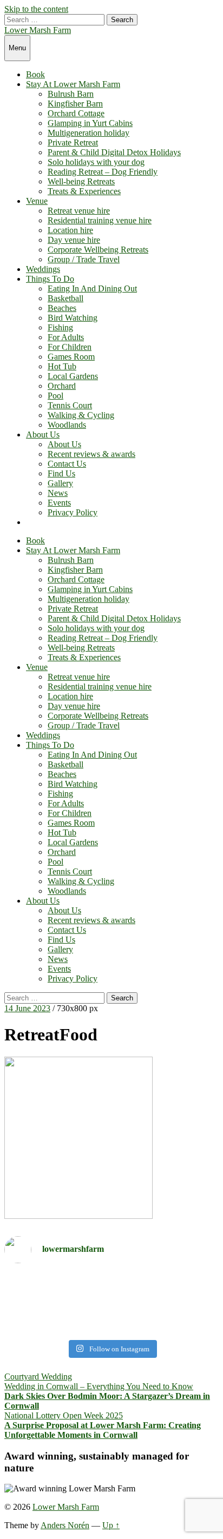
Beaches (62, 308)
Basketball (65, 298)
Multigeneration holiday (88, 132)
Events (59, 502)
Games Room (71, 356)
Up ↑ (111, 1525)
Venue (37, 200)
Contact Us (67, 463)
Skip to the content (36, 9)
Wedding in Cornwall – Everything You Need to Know (98, 1386)
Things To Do (50, 278)
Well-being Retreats (81, 181)
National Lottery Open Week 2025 (63, 1415)
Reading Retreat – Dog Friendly (103, 171)
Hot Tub (62, 366)
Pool (55, 395)
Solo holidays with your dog (96, 162)
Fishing (60, 327)
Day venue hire (74, 239)
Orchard (62, 385)
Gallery (60, 483)
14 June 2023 (27, 1008)
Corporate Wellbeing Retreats (98, 249)
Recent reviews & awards (91, 454)
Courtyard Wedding (38, 1376)
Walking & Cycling (81, 415)
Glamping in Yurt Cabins (90, 123)
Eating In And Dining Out (92, 288)
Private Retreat (73, 142)
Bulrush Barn (71, 93)
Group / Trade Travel (84, 259)
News (58, 492)
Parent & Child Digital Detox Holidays (114, 152)
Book (35, 74)
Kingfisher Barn (75, 103)
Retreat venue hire (79, 210)
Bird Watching (72, 317)
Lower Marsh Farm (37, 30)
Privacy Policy (72, 512)
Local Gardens (73, 376)
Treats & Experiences (84, 191)
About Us (43, 434)
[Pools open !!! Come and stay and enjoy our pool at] (111, 1290)
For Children (69, 346)
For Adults (66, 337)
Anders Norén (65, 1525)
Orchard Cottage (76, 113)
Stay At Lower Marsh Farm (73, 84)
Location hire (70, 230)
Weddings (43, 269)
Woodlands (67, 424)
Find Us (61, 473)
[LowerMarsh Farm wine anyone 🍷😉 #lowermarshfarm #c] (111, 1321)
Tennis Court (70, 405)
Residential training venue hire (100, 220)
